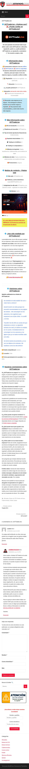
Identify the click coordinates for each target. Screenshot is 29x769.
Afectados (6, 498)
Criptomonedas (5, 500)
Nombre (4, 655)
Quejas (15, 500)
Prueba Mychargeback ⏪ (14, 277)
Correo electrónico (7, 661)
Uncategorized (6, 760)
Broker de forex (21, 498)
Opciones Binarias (7, 755)
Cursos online (5, 750)
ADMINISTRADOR (14, 549)
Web (3, 668)
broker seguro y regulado (10, 423)
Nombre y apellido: (14, 715)
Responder (4, 544)
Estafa (11, 500)
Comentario (5, 632)
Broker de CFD (13, 498)
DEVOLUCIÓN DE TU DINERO (11, 608)
